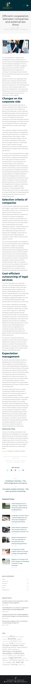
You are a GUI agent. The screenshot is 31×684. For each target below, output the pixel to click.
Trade (20, 664)
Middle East (24, 658)
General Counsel (10, 462)
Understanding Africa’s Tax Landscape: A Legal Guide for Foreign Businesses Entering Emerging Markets (19, 507)
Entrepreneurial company (19, 643)
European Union (17, 645)
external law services (9, 647)
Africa (12, 636)
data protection (5, 643)
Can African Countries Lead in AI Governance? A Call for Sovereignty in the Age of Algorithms (15, 601)
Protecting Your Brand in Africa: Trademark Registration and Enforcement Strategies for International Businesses (20, 518)
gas (19, 649)
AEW (3, 636)
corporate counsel (16, 460)
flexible (10, 649)
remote (26, 660)
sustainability (6, 664)
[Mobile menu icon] (27, 5)
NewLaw (22, 462)
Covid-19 (20, 641)
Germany (6, 651)
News (5, 45)
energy (11, 643)
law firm (10, 655)
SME (13, 662)
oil (8, 660)
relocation (21, 660)
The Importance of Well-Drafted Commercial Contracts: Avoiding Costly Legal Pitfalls (20, 551)
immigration (17, 651)
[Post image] (6, 506)
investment (18, 653)
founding (15, 649)
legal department (17, 462)
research (4, 662)
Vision (23, 664)
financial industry (22, 647)
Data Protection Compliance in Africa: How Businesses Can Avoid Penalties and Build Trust (20, 529)
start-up (20, 662)
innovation (7, 653)
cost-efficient (23, 460)
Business (12, 639)
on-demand (13, 660)
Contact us (5, 451)
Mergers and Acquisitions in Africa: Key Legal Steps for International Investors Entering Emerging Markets (19, 540)
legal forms (5, 658)
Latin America (5, 655)
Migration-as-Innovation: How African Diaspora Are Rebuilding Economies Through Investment (20, 562)
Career (5, 41)
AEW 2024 (7, 636)
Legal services (15, 657)
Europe (5, 645)
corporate (10, 460)
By (23, 456)
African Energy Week (20, 636)
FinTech (4, 649)
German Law (6, 43)
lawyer (14, 655)
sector (9, 662)
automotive (4, 639)
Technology (14, 664)
